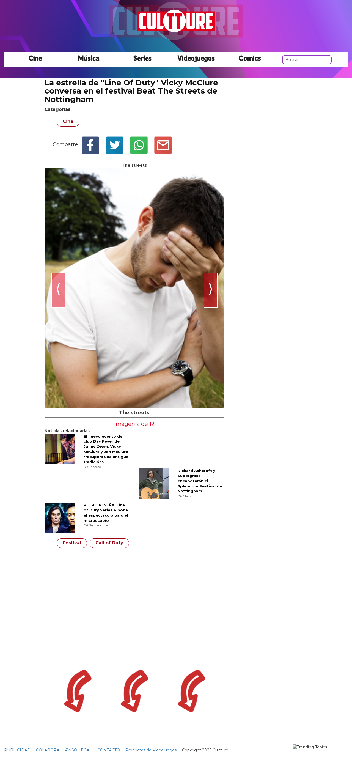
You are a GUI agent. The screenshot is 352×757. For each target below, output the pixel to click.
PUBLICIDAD (17, 750)
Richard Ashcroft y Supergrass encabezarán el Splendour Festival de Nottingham (200, 480)
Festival (72, 542)
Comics (250, 58)
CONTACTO (108, 750)
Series (142, 58)
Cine (35, 58)
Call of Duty (109, 542)
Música (89, 58)
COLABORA (47, 750)
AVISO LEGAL (78, 750)
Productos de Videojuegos (151, 750)
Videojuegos (196, 58)
